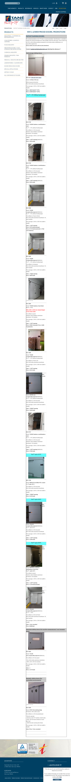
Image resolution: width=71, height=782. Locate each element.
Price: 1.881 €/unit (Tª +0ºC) (32, 90)
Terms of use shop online (26, 778)
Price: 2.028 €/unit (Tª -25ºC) (33, 91)
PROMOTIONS (8, 28)
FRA (65, 28)
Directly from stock (36, 77)
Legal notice (8, 778)
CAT (53, 28)
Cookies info (36, 778)
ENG (61, 28)
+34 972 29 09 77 (55, 765)
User (53, 3)
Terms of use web (16, 778)
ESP (57, 28)
